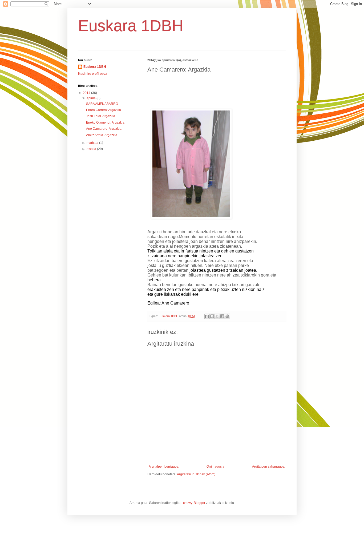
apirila (91, 98)
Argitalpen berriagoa (164, 466)
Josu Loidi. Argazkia (100, 116)
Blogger (199, 503)
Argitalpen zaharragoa (268, 466)
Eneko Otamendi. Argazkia (105, 122)
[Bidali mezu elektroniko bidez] (207, 316)
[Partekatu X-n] (217, 316)
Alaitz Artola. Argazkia (101, 135)
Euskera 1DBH (94, 67)
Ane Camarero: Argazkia (104, 129)
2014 (87, 93)
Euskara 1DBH (130, 26)
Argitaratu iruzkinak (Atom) (196, 474)
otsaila (92, 149)
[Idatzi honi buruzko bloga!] (212, 316)
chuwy (187, 503)
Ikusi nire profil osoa (92, 74)
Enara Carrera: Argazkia (103, 110)
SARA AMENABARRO (102, 104)
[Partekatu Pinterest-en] (227, 316)
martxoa (93, 143)
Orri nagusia (215, 466)
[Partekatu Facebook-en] (222, 316)
